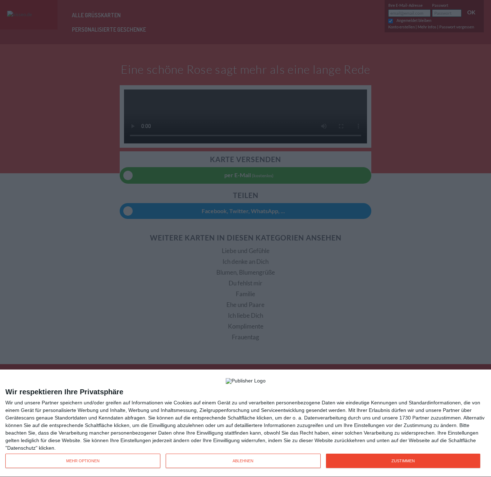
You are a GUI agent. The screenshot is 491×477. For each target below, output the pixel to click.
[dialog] (245, 423)
